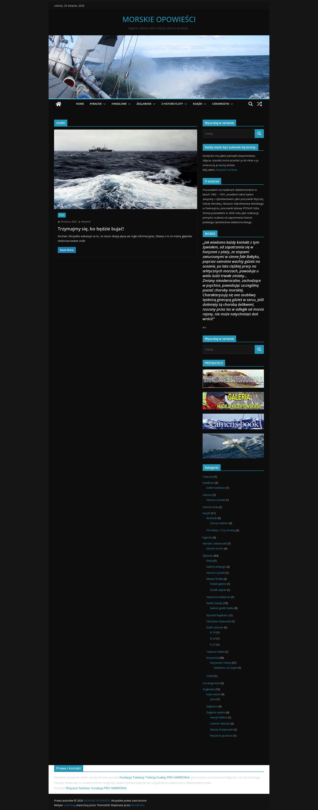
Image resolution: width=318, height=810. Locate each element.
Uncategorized (211, 683)
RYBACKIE (96, 103)
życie (61, 215)
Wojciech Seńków (226, 169)
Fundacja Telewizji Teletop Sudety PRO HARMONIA (155, 777)
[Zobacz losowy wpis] (259, 104)
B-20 (213, 638)
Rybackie (208, 555)
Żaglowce (212, 706)
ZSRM (209, 676)
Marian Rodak (214, 579)
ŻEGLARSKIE (144, 103)
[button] (104, 104)
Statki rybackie (214, 627)
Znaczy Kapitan (219, 523)
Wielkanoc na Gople (225, 667)
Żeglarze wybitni (215, 712)
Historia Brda (210, 507)
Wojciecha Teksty (220, 662)
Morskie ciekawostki (215, 543)
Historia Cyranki (215, 500)
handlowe (208, 482)
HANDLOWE (119, 103)
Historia (207, 495)
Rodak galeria (218, 584)
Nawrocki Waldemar (218, 597)
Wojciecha (212, 657)
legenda (207, 537)
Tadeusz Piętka (215, 651)
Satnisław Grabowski (218, 621)
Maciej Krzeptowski (221, 729)
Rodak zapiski (218, 590)
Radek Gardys (214, 603)
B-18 (213, 632)
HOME (80, 103)
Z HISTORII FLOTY (172, 103)
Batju (209, 560)
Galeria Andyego (216, 566)
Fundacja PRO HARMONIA (109, 788)
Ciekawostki (220, 103)
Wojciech (86, 221)
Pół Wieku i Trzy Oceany (220, 530)
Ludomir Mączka (220, 723)
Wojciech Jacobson (221, 735)
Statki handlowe (215, 487)
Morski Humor (214, 548)
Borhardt (211, 518)
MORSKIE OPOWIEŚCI (159, 19)
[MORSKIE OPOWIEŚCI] (159, 38)
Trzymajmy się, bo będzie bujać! (91, 229)
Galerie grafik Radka (222, 608)
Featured (208, 476)
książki (206, 513)
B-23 (213, 644)
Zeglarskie (209, 689)
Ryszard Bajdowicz (217, 615)
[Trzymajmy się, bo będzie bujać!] (125, 169)
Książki (197, 103)
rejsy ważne (213, 694)
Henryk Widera (218, 717)
